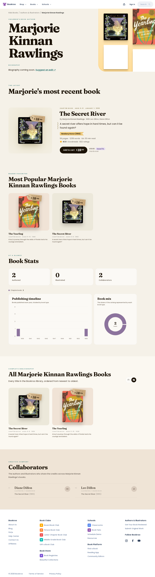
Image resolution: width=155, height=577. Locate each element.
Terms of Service (36, 574)
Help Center (13, 536)
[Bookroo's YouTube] (139, 541)
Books (33, 4)
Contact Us (13, 540)
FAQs (10, 532)
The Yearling (15, 233)
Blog (10, 528)
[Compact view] (133, 379)
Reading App (93, 552)
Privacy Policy (55, 574)
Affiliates (12, 544)
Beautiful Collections (49, 560)
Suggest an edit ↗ (45, 69)
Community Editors (96, 556)
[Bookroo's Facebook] (133, 541)
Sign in (132, 4)
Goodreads (73, 142)
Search (143, 4)
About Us (12, 524)
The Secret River (82, 113)
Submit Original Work (134, 528)
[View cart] (124, 4)
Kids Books (13, 12)
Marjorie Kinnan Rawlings (73, 119)
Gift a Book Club (47, 544)
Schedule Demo (94, 534)
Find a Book (93, 548)
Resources (92, 538)
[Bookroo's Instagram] (126, 541)
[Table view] (128, 379)
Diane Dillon (105, 119)
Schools (45, 4)
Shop (22, 4)
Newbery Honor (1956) (71, 134)
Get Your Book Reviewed (136, 524)
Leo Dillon (94, 119)
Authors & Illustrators (29, 12)
